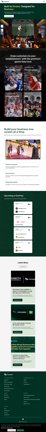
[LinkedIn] (23, 419)
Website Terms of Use (23, 421)
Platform (6, 395)
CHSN (25, 380)
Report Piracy (27, 403)
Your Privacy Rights (11, 430)
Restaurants (7, 410)
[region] (23, 427)
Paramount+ (7, 386)
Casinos (6, 412)
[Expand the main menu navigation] (44, 1)
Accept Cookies (20, 430)
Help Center (26, 397)
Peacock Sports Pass (8, 388)
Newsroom (6, 397)
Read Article (17, 300)
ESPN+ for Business (8, 382)
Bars (5, 408)
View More (23, 266)
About (5, 399)
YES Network (26, 384)
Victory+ (25, 382)
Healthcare (6, 414)
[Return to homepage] (5, 1)
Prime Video (6, 390)
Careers (25, 401)
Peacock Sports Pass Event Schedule (32, 399)
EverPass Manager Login (29, 395)
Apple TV (6, 380)
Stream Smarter (9, 16)
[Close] (44, 425)
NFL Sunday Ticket (8, 384)
